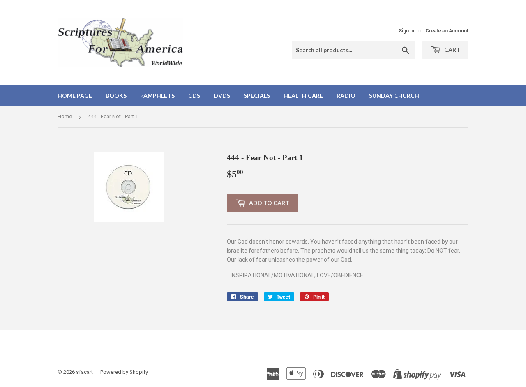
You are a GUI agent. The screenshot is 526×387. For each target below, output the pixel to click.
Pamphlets (157, 95)
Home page (75, 95)
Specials (257, 95)
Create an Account (446, 31)
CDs (194, 95)
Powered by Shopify (124, 372)
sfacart (84, 372)
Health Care (303, 95)
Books (116, 95)
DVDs (222, 95)
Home (65, 116)
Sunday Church (394, 95)
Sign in (406, 31)
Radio (346, 95)
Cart (451, 49)
